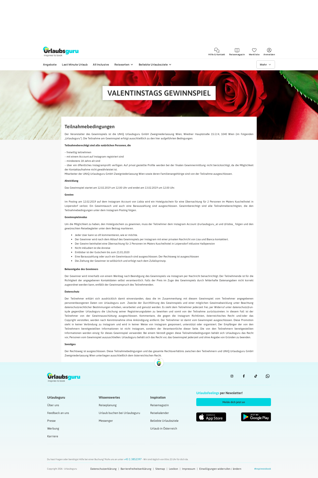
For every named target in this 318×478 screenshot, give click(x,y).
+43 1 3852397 (133, 459)
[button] (233, 402)
